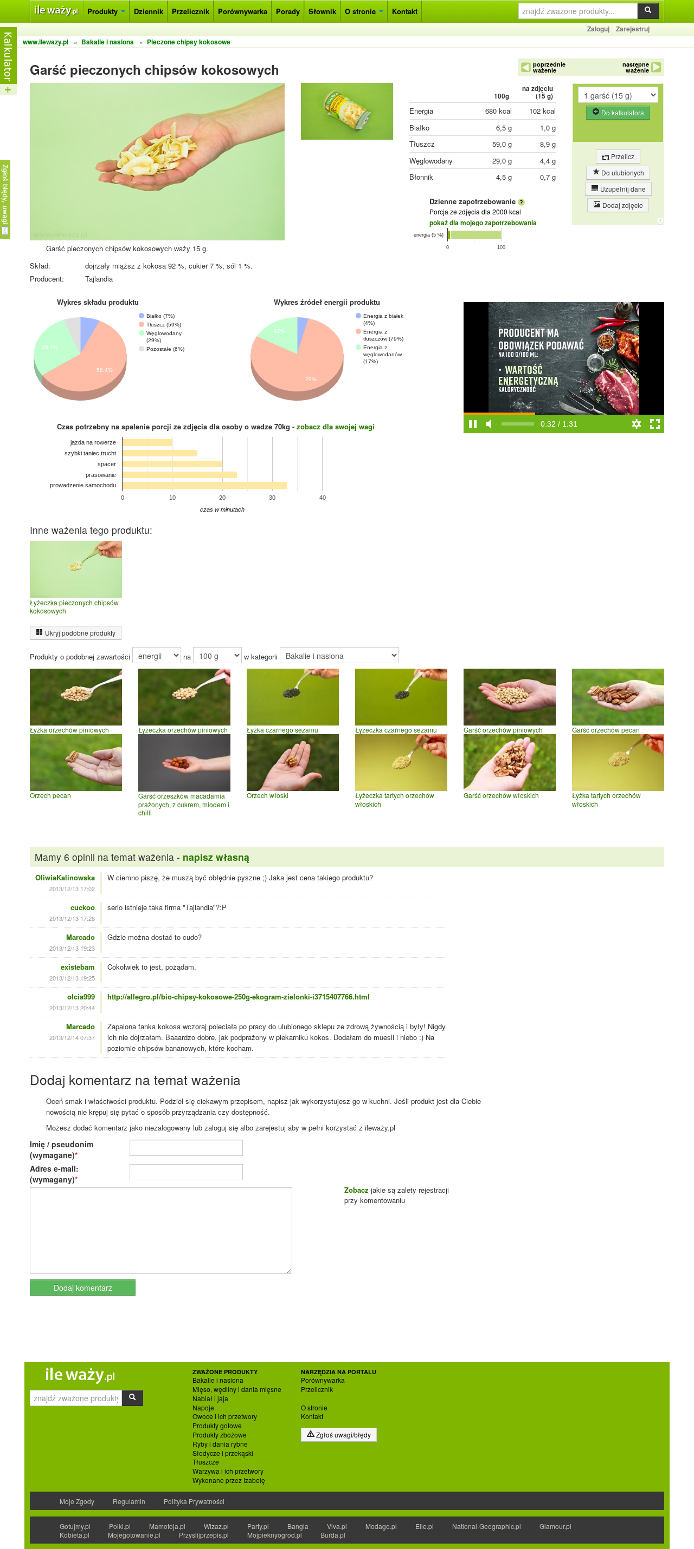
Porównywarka (242, 11)
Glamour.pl (555, 1526)
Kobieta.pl (74, 1534)
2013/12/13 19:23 (72, 948)
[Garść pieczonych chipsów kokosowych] (347, 114)
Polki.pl (120, 1526)
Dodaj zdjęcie (622, 205)
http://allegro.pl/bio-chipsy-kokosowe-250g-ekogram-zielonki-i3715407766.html (238, 996)
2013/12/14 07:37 (72, 1037)
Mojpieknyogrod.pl (274, 1534)
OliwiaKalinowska (65, 877)
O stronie (361, 11)
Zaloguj (598, 29)
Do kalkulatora (622, 112)
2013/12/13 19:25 (72, 977)
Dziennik (148, 11)
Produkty (103, 11)
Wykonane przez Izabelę (228, 1480)
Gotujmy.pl (75, 1526)
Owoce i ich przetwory (224, 1416)
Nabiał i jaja (210, 1398)
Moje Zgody (77, 1501)
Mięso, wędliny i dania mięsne (236, 1389)
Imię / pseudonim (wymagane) (61, 1149)
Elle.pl (424, 1526)
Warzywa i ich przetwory (228, 1471)
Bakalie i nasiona (217, 1380)
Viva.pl (337, 1526)
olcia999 (81, 996)
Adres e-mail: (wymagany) (54, 1174)
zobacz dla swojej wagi (336, 426)
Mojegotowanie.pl (134, 1534)
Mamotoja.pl (167, 1526)
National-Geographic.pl (486, 1526)
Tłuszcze (205, 1462)
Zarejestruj (633, 29)
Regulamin (129, 1501)
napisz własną (216, 857)
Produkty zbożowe (219, 1434)
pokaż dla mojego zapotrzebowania (483, 222)
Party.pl (258, 1526)
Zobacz (356, 1190)
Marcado (80, 937)
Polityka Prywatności (194, 1501)
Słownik (322, 11)
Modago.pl (381, 1526)
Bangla (298, 1526)
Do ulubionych (622, 172)
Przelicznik (190, 11)
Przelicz (621, 156)
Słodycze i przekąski (222, 1453)
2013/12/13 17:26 (72, 918)
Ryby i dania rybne (220, 1444)
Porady (288, 11)
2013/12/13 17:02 (72, 888)
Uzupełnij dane (622, 188)
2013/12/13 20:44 (72, 1007)
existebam (78, 967)
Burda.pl (332, 1534)
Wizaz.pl (216, 1526)
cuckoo (82, 907)
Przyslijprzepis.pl (204, 1534)
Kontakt (404, 11)
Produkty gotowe (217, 1425)
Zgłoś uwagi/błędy (342, 1434)
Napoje (203, 1407)
